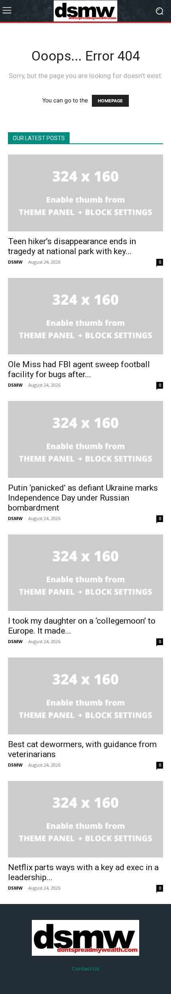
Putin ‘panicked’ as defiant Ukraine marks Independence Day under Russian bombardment (83, 498)
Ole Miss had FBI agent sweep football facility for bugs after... (79, 369)
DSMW (15, 262)
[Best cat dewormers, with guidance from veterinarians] (85, 695)
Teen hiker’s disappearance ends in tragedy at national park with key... (72, 246)
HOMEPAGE (110, 101)
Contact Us (85, 969)
